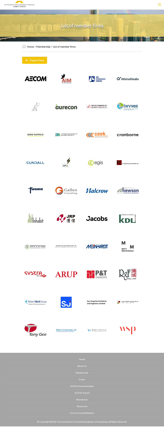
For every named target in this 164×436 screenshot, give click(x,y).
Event (82, 379)
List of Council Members (82, 413)
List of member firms (64, 46)
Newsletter (82, 399)
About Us (82, 366)
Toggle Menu (36, 60)
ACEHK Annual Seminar (82, 386)
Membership (43, 46)
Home (30, 46)
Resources (82, 406)
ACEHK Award (82, 392)
